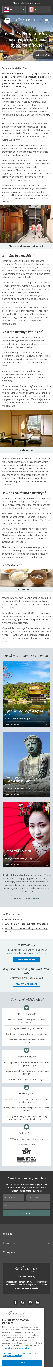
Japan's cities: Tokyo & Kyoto (24, 711)
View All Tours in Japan (26, 898)
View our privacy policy (18, 1348)
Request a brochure (26, 984)
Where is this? (43, 55)
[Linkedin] (37, 1302)
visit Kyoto (41, 83)
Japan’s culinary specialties (30, 619)
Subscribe (26, 1213)
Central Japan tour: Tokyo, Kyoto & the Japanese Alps (22, 779)
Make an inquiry (26, 959)
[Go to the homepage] (27, 20)
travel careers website (26, 1288)
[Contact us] (7, 21)
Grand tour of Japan (18, 851)
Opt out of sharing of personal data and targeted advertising (20, 1354)
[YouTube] (30, 1302)
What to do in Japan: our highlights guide (26, 923)
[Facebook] (15, 1302)
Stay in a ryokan (13, 919)
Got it (22, 1362)
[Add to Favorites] (5, 56)
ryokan (26, 83)
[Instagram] (23, 1302)
